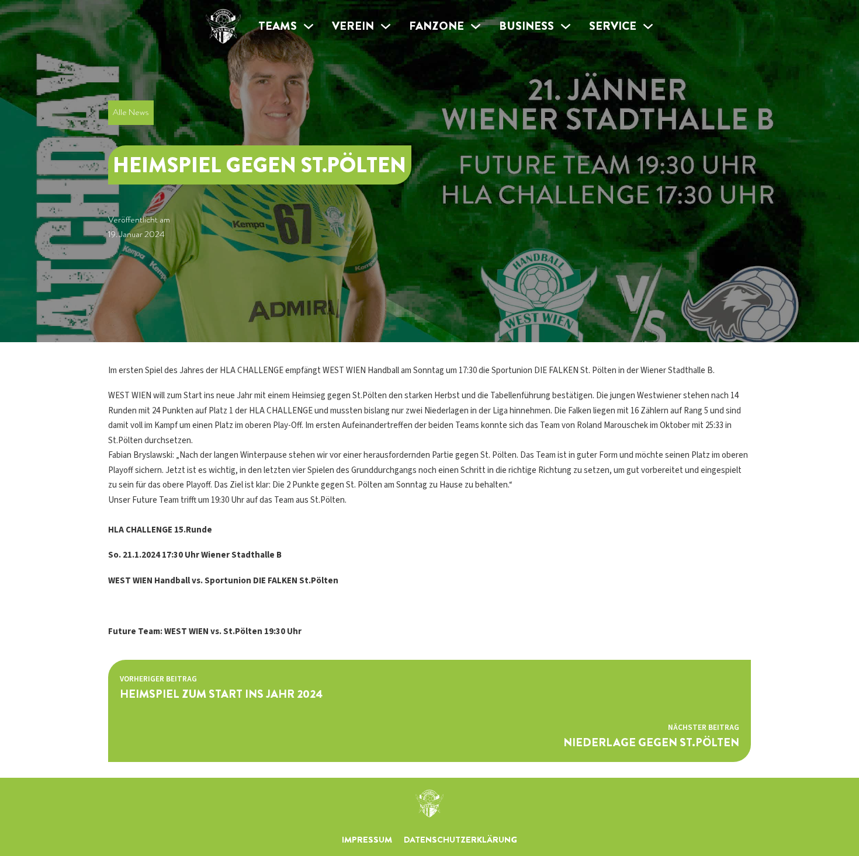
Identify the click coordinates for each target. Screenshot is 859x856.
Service (612, 26)
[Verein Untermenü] (386, 26)
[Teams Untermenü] (308, 26)
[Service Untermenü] (648, 26)
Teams (277, 26)
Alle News (130, 112)
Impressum (367, 839)
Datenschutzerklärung (460, 839)
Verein (353, 26)
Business (526, 26)
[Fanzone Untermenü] (476, 26)
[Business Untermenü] (565, 26)
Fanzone (436, 26)
